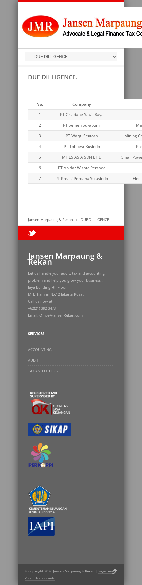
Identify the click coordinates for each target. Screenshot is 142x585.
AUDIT (33, 360)
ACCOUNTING (40, 349)
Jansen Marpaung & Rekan (50, 219)
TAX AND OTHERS (43, 370)
